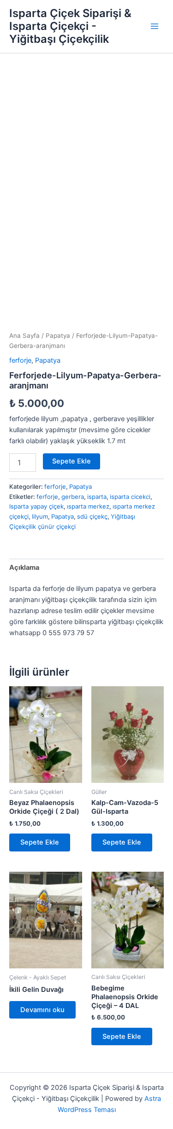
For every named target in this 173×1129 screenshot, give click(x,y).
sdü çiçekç (92, 516)
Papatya (58, 335)
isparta (97, 496)
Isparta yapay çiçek (36, 506)
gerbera (72, 496)
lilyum (40, 516)
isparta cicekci (130, 496)
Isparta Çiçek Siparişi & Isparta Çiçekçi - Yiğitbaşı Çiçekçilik (70, 26)
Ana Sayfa (24, 335)
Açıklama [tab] (24, 567)
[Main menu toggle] (154, 26)
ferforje (20, 360)
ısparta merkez (88, 506)
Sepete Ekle (71, 461)
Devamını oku (42, 1010)
